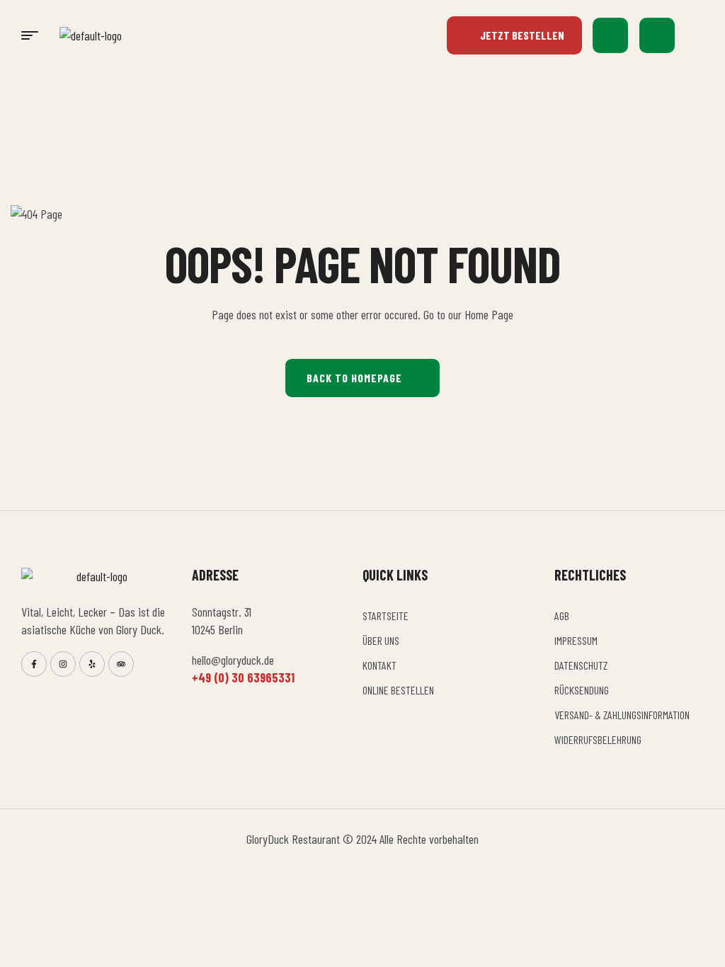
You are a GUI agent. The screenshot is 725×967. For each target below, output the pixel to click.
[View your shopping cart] (657, 35)
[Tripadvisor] (121, 664)
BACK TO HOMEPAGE (354, 377)
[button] (696, 35)
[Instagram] (63, 664)
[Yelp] (92, 664)
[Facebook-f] (34, 664)
